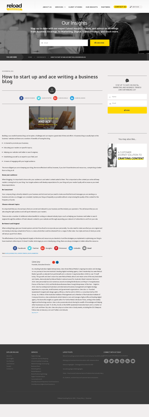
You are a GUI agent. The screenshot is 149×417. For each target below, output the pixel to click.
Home (30, 57)
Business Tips (13, 253)
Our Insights (41, 57)
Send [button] (127, 110)
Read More (34, 312)
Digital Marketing (33, 253)
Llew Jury (36, 261)
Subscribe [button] (100, 43)
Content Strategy (22, 253)
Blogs (7, 253)
